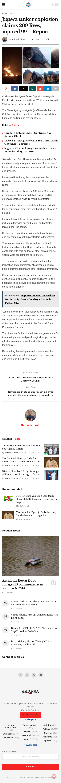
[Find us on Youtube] (40, 674)
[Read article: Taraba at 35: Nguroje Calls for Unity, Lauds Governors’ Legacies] (51, 462)
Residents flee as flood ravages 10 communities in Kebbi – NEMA (22, 584)
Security (47, 737)
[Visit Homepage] (28, 4)
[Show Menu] (3, 4)
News (12, 13)
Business (7, 734)
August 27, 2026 (29, 453)
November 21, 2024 (40, 39)
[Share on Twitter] (23, 88)
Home (4, 13)
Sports (47, 740)
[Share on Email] (40, 88)
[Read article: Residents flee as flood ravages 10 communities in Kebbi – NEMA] (30, 556)
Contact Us (30, 715)
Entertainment (30, 725)
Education (8, 737)
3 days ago (23, 506)
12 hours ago (24, 519)
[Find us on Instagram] (27, 674)
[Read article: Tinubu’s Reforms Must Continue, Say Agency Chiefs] (51, 449)
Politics (46, 729)
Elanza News (19, 778)
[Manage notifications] (54, 776)
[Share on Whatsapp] (32, 88)
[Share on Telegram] (48, 88)
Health (27, 731)
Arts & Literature (10, 726)
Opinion (47, 725)
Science (48, 733)
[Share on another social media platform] (55, 88)
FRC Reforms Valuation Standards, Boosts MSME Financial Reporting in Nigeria (36, 499)
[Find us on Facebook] (20, 674)
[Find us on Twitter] (34, 675)
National (26, 735)
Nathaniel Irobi (18, 39)
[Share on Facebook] (14, 88)
